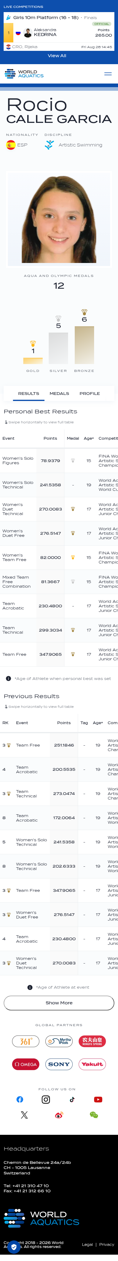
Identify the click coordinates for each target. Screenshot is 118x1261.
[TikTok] (72, 1099)
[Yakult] (92, 1064)
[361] (26, 1041)
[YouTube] (98, 1099)
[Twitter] (24, 1115)
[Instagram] (46, 1099)
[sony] (59, 1064)
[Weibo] (59, 1115)
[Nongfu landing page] (92, 1041)
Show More (59, 1003)
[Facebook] (20, 1099)
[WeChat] (94, 1115)
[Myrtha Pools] (59, 1041)
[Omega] (26, 1064)
